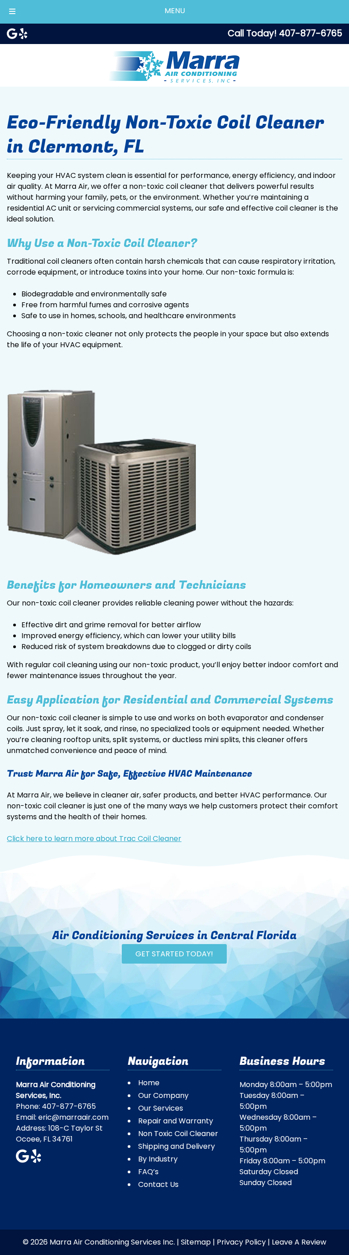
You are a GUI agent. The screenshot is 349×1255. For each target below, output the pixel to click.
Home (149, 1083)
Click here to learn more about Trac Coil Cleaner (94, 838)
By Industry (158, 1159)
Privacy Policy (241, 1242)
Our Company (163, 1095)
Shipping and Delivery (176, 1146)
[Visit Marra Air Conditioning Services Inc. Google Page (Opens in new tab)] (12, 33)
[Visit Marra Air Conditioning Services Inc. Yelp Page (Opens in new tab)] (23, 33)
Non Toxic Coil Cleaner (178, 1133)
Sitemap (196, 1242)
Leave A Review (299, 1242)
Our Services (160, 1108)
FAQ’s (148, 1171)
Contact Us (158, 1184)
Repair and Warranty (175, 1121)
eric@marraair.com (73, 1117)
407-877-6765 (69, 1106)
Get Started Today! (174, 954)
